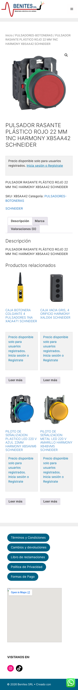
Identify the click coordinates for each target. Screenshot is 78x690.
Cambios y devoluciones (28, 547)
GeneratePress (61, 684)
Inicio (9, 35)
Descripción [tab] (20, 221)
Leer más (15, 380)
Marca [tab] (39, 221)
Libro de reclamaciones (28, 557)
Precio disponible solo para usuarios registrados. (20, 344)
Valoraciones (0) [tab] (23, 229)
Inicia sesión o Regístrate (45, 165)
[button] (66, 55)
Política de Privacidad (26, 567)
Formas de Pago (23, 576)
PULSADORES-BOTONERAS (34, 35)
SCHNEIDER (14, 208)
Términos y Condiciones (28, 537)
